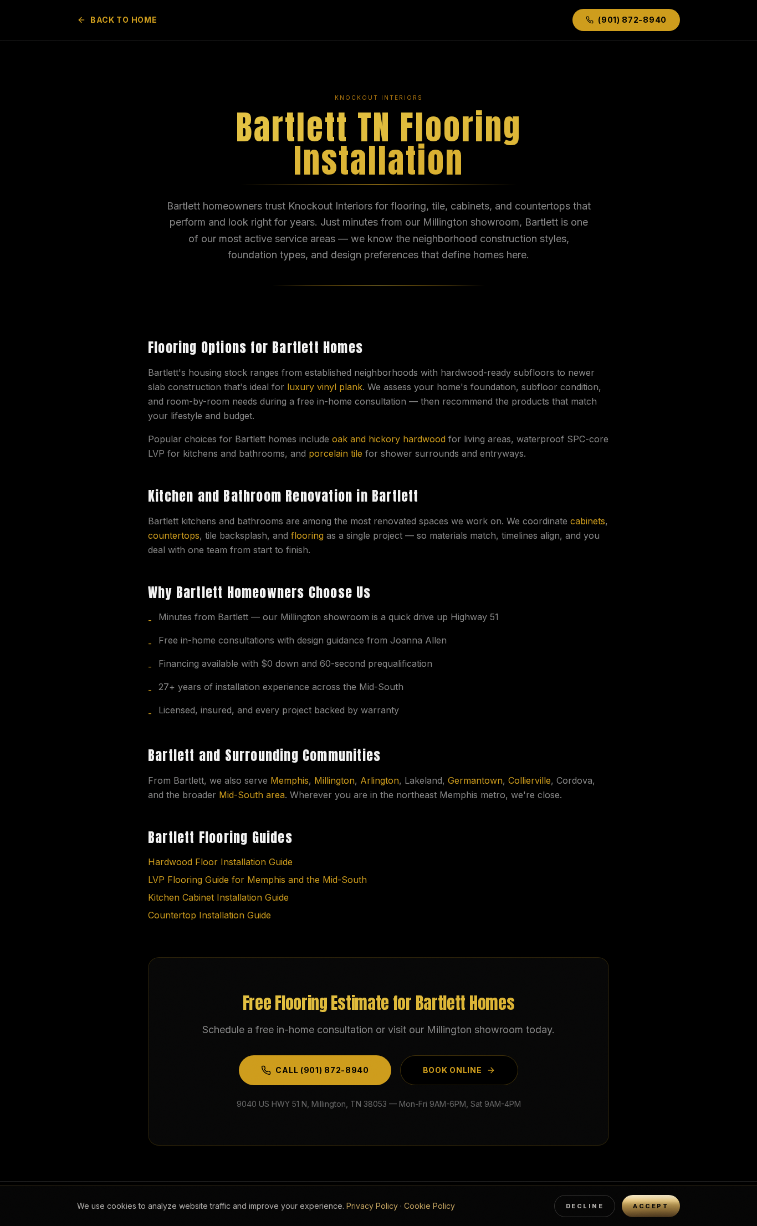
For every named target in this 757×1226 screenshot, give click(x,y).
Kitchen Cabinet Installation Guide (218, 897)
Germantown (475, 780)
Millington (334, 780)
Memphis (289, 780)
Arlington (379, 780)
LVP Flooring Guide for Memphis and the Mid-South (257, 879)
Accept (651, 1206)
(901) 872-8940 (632, 19)
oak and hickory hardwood (389, 439)
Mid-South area (252, 794)
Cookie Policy (429, 1205)
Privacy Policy (372, 1205)
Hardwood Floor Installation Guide (220, 861)
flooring (307, 535)
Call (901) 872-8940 (322, 1070)
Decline (585, 1206)
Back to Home (123, 19)
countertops (174, 535)
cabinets (587, 521)
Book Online (452, 1070)
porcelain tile (335, 453)
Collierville (529, 780)
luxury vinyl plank (324, 386)
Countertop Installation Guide (209, 915)
